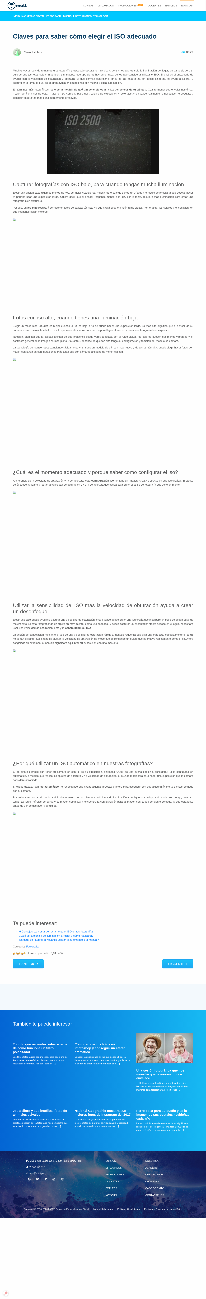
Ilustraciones (82, 16)
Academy (151, 1167)
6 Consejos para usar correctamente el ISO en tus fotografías (56, 931)
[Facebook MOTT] (29, 1179)
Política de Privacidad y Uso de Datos (163, 1209)
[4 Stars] (22, 953)
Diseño (67, 16)
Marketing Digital (33, 16)
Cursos (88, 5)
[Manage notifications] (5, 1293)
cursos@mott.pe (35, 1173)
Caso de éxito (154, 1188)
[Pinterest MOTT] (54, 1179)
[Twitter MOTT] (37, 1179)
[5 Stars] (24, 953)
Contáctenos (154, 1195)
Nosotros (152, 1160)
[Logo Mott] (17, 6)
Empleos (171, 5)
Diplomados (106, 5)
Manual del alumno (103, 1209)
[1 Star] (14, 953)
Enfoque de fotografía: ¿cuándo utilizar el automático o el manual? (59, 939)
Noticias (187, 5)
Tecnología (100, 16)
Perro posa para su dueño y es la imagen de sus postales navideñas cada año (162, 1114)
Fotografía (53, 16)
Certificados (154, 1174)
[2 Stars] (16, 953)
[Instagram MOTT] (62, 1179)
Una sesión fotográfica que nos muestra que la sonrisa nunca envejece (160, 1074)
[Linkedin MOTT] (45, 1179)
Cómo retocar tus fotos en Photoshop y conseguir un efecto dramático (100, 1048)
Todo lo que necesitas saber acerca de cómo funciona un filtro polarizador (40, 1048)
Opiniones (152, 1181)
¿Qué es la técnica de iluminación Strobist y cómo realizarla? (56, 935)
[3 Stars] (19, 953)
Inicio (16, 16)
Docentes (154, 5)
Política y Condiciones (128, 1209)
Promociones (127, 5)
